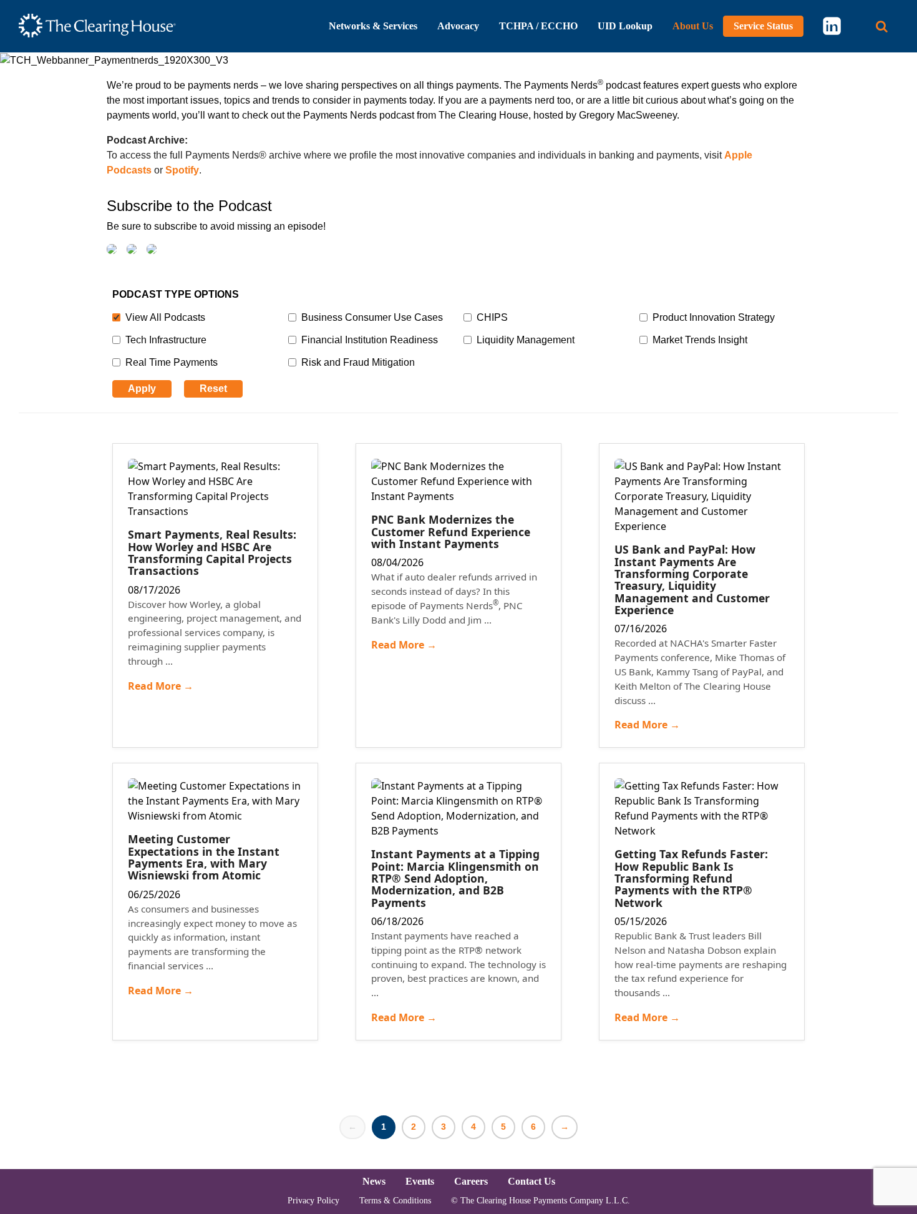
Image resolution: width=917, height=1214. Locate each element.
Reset (213, 388)
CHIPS (492, 317)
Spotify (182, 170)
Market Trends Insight (700, 340)
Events (419, 1181)
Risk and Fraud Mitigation (358, 362)
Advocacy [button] (458, 26)
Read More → (160, 686)
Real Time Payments (171, 362)
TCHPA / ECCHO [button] (538, 26)
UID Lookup (625, 26)
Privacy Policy (313, 1200)
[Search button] (881, 26)
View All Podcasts (165, 317)
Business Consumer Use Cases (372, 317)
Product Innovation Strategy (714, 317)
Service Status (763, 26)
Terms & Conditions (395, 1200)
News (374, 1181)
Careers (471, 1181)
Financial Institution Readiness (369, 340)
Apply (142, 388)
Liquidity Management (526, 340)
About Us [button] (692, 26)
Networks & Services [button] (373, 26)
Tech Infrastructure (165, 340)
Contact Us (531, 1181)
